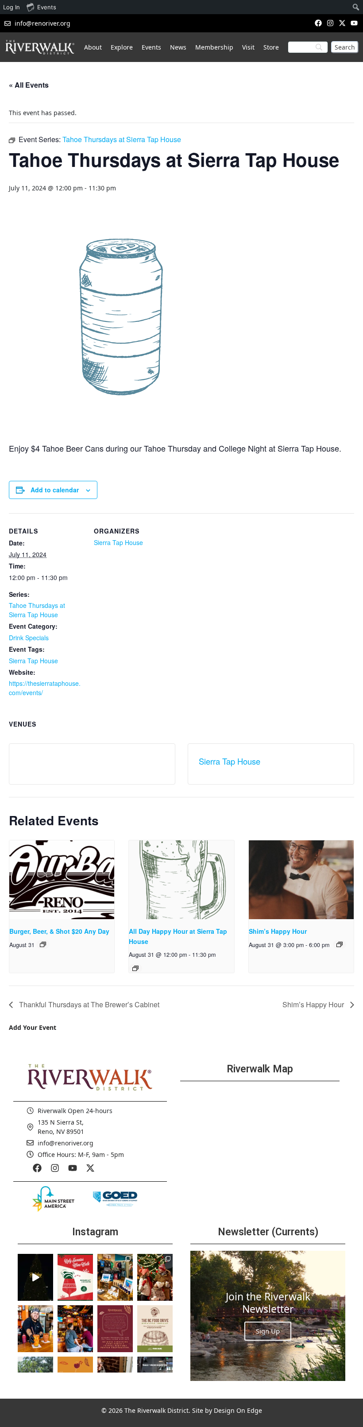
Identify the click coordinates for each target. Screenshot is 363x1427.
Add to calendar (55, 489)
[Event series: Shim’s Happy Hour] (339, 944)
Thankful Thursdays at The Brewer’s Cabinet (88, 1004)
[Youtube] (354, 23)
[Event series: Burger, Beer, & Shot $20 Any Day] (43, 944)
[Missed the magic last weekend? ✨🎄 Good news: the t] (35, 1277)
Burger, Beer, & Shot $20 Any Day (59, 931)
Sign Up (268, 1330)
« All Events (29, 85)
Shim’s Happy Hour (278, 931)
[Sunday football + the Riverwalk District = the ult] (75, 1328)
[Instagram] (330, 23)
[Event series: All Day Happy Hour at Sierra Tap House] (135, 968)
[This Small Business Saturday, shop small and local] (115, 1277)
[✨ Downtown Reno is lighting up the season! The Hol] (155, 1277)
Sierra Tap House (33, 660)
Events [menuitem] (46, 7)
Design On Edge (238, 1410)
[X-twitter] (342, 23)
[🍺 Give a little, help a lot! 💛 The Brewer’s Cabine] (155, 1328)
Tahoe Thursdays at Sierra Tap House (37, 610)
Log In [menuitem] (11, 7)
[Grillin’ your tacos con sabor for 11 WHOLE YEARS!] (35, 1328)
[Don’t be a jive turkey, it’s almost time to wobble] (115, 1328)
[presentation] (61, 879)
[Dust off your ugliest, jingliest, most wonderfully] (75, 1277)
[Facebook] (318, 23)
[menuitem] (356, 7)
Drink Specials (29, 637)
